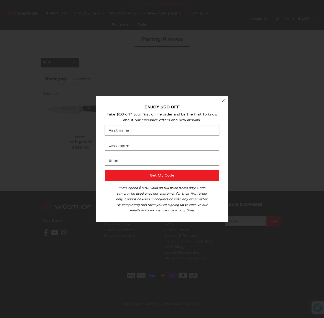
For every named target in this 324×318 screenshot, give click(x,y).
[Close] (223, 101)
